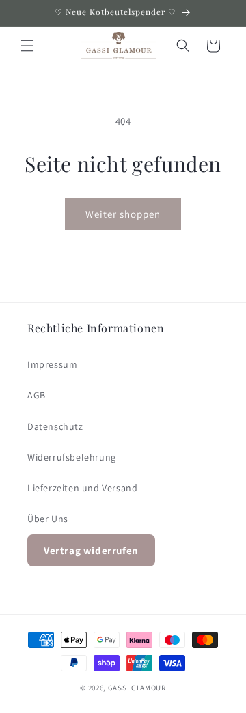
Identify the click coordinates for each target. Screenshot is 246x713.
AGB (36, 395)
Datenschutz (55, 426)
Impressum (52, 364)
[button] (27, 46)
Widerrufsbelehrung (71, 457)
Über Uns (47, 518)
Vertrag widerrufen (91, 550)
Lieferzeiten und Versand (82, 488)
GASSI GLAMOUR (137, 688)
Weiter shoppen (123, 213)
